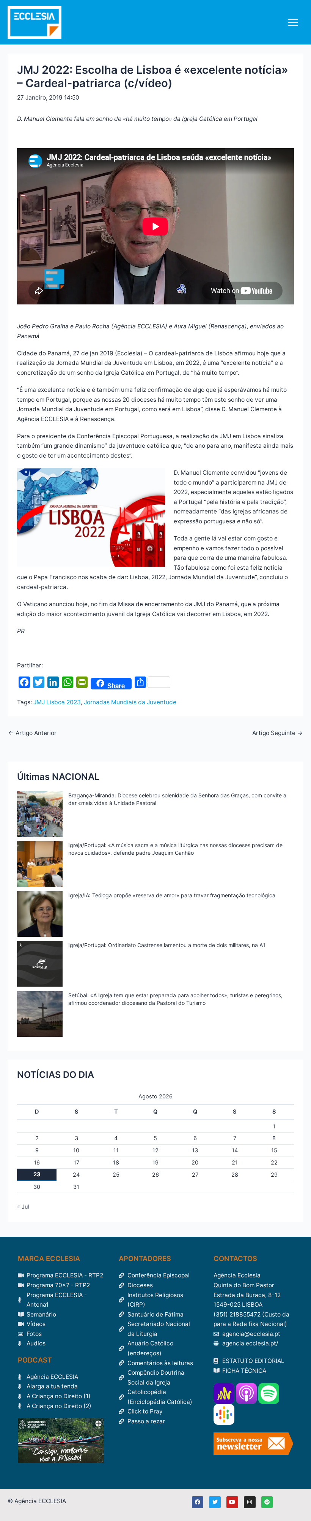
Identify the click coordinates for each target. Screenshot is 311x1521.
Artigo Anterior (32, 733)
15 (274, 1150)
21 (235, 1162)
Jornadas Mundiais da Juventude (130, 702)
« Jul (23, 1206)
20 (195, 1162)
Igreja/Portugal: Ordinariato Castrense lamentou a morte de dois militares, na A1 (166, 945)
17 (76, 1162)
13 (195, 1150)
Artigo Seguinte (277, 733)
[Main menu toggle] (293, 22)
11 (116, 1150)
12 (155, 1150)
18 (116, 1162)
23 (37, 1174)
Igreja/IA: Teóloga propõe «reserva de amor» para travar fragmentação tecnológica (171, 895)
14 (235, 1150)
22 (274, 1162)
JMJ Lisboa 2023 (57, 702)
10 (76, 1150)
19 (155, 1162)
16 (37, 1162)
